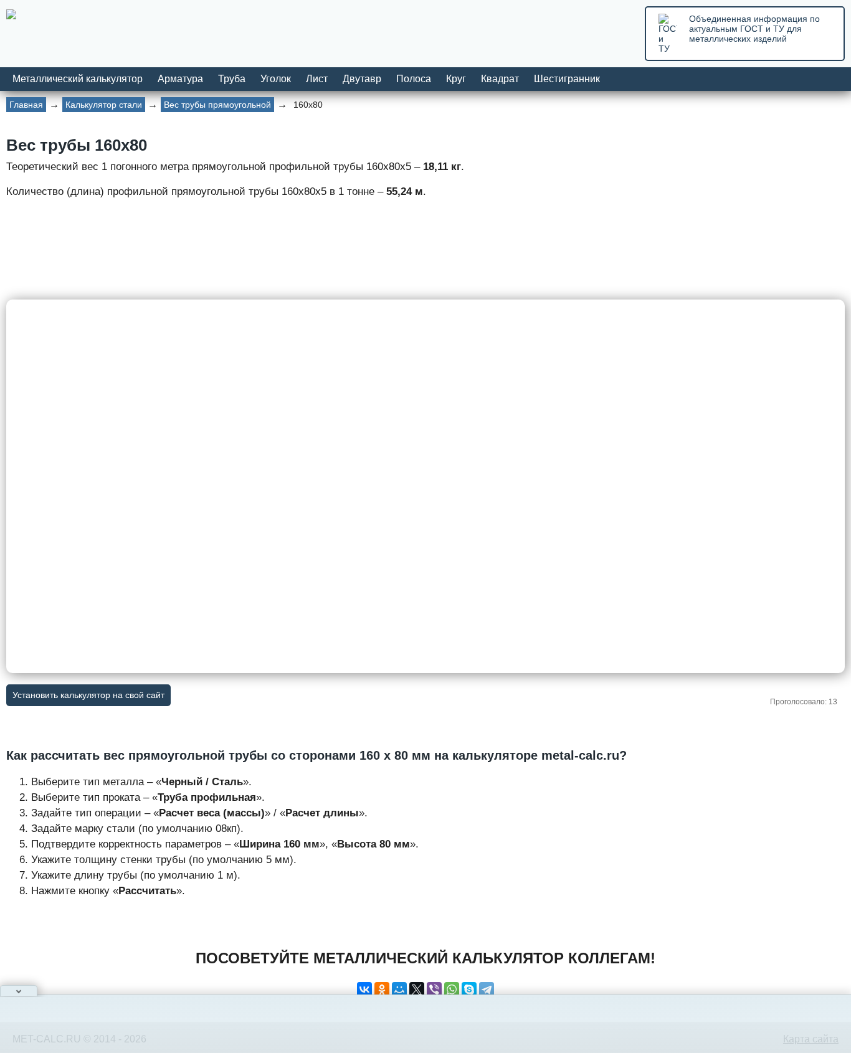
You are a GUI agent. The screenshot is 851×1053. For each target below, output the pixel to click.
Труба (231, 78)
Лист (317, 78)
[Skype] (469, 989)
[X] (416, 989)
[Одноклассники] (381, 989)
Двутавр (362, 78)
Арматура (180, 78)
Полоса (413, 78)
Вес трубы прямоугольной (217, 105)
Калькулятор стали (103, 105)
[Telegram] (486, 989)
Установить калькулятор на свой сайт (88, 695)
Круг (456, 78)
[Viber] (434, 989)
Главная (26, 105)
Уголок (275, 78)
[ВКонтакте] (364, 989)
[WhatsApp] (451, 989)
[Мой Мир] (399, 989)
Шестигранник (567, 78)
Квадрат (500, 78)
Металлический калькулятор (77, 78)
